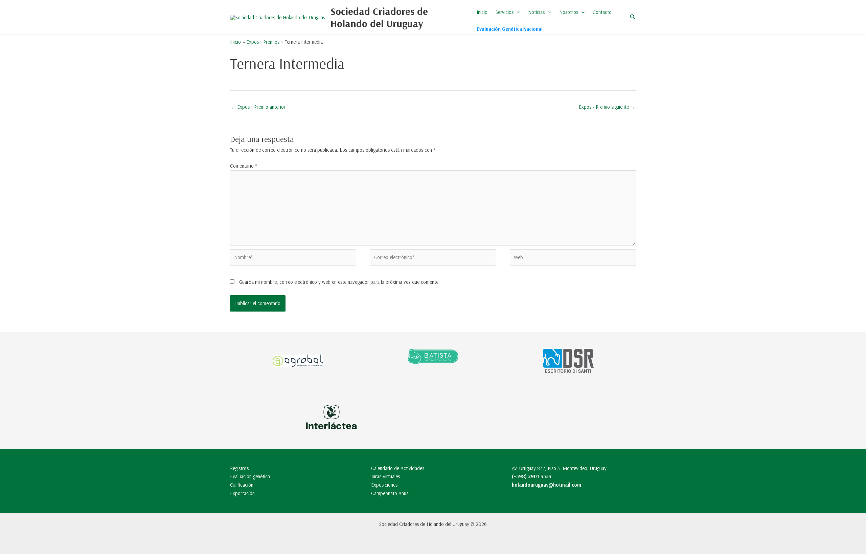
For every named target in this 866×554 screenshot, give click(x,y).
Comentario (243, 166)
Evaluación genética (250, 476)
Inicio (482, 12)
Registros (239, 468)
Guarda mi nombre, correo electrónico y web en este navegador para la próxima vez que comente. (339, 282)
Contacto (602, 12)
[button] (517, 12)
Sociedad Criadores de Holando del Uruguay (379, 17)
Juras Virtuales (385, 476)
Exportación (242, 493)
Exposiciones (384, 485)
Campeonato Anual (390, 493)
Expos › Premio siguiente (607, 107)
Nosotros (568, 12)
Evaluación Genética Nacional (510, 29)
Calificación (241, 485)
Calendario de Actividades (397, 468)
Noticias (536, 12)
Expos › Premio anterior (258, 107)
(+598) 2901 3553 (531, 476)
